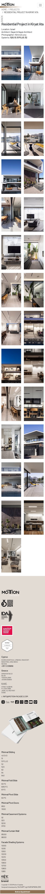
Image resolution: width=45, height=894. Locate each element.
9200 (3, 823)
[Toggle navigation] (40, 5)
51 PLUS (20, 37)
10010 (3, 848)
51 (15, 37)
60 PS (3, 798)
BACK (1, 18)
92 (2, 817)
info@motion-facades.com (15, 696)
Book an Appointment (22, 892)
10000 (3, 845)
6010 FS (4, 787)
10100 (3, 851)
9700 (3, 826)
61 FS (3, 789)
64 (2, 772)
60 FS (3, 784)
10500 (3, 860)
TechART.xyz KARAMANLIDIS (29, 887)
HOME (4, 9)
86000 (3, 837)
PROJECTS (14, 9)
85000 (3, 834)
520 (12, 37)
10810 (3, 871)
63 (2, 770)
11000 (3, 809)
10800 (3, 868)
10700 (3, 865)
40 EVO (4, 755)
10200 (3, 854)
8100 (3, 806)
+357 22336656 (7, 666)
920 (2, 820)
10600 (3, 863)
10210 (3, 857)
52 (26, 37)
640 (2, 775)
